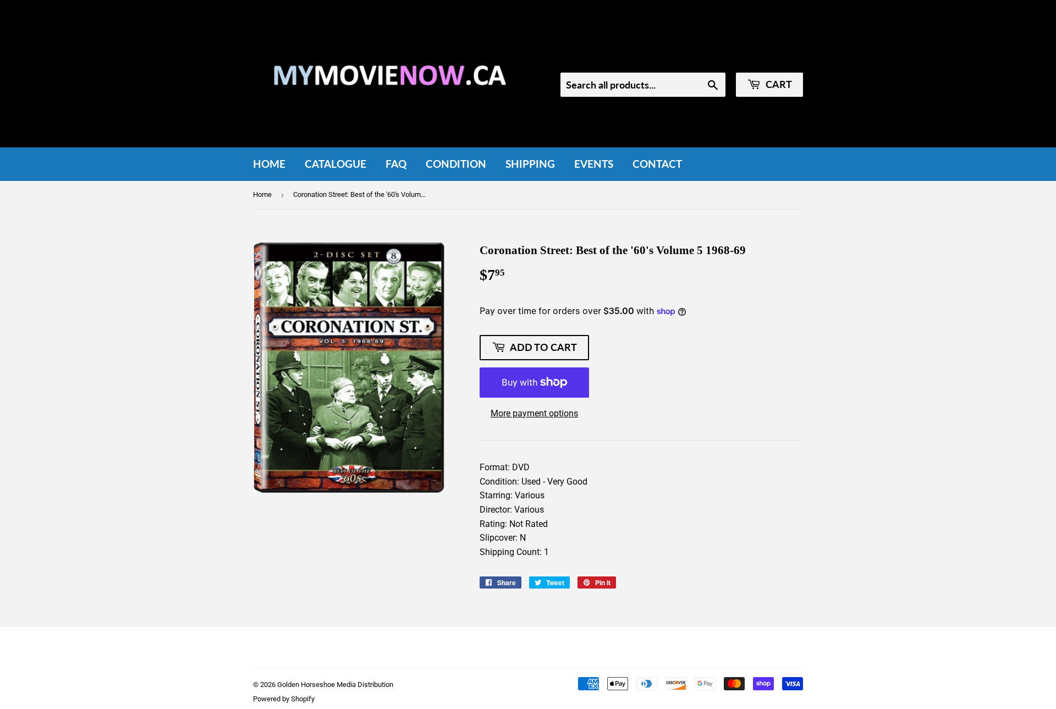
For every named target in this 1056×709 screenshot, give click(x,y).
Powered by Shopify (284, 699)
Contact (657, 163)
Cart (777, 84)
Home (269, 163)
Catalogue (335, 163)
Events (593, 163)
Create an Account (771, 57)
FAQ (396, 163)
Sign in (710, 57)
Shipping (530, 163)
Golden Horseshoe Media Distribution (335, 684)
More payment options (534, 413)
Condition (456, 163)
